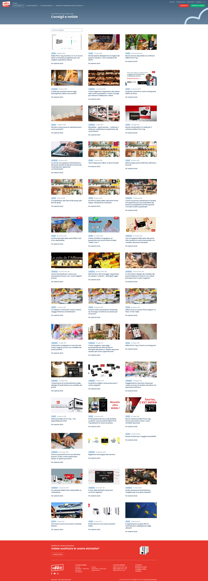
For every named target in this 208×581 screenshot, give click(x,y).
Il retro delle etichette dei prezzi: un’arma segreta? (100, 491)
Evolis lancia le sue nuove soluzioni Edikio (101, 525)
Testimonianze (191, 2)
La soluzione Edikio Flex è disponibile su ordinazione (66, 491)
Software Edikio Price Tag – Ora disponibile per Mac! (63, 420)
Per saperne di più (57, 63)
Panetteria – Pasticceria (99, 568)
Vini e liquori (78, 572)
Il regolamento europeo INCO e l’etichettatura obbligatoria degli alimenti (138, 526)
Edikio (135, 579)
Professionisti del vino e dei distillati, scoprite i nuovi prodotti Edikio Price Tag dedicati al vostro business (102, 421)
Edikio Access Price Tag (120, 567)
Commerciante (17, 5)
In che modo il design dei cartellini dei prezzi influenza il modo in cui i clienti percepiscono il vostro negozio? (140, 276)
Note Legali (54, 579)
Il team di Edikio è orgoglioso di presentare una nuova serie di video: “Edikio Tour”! (102, 240)
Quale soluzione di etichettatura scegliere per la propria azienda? (138, 491)
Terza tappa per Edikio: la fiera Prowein (103, 163)
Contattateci (57, 554)
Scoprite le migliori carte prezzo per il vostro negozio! (102, 384)
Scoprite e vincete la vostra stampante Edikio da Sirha (140, 92)
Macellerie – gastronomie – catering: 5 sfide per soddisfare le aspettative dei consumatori (103, 129)
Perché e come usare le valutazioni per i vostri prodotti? (66, 128)
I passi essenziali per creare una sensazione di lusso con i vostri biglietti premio (66, 276)
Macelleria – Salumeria (82, 568)
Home (52, 13)
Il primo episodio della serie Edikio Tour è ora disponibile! (66, 239)
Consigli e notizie (180, 2)
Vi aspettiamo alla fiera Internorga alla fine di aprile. (66, 202)
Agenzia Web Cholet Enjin (150, 579)
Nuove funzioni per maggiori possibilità (140, 436)
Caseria (77, 567)
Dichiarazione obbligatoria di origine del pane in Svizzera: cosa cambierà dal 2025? (104, 58)
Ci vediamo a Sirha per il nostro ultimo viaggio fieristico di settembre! (66, 311)
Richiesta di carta (198, 5)
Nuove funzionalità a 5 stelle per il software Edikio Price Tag (138, 128)
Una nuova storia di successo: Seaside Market (66, 525)
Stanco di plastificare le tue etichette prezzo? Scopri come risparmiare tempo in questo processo (65, 456)
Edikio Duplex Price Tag (120, 568)
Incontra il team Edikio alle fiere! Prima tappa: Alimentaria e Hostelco (103, 202)
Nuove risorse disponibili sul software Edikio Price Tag (140, 57)
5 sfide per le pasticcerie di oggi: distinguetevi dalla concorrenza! (64, 92)
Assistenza (199, 2)
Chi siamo (172, 2)
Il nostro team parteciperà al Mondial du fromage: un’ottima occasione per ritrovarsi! (103, 312)
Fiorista (94, 567)
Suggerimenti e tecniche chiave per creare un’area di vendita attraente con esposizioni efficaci (140, 385)
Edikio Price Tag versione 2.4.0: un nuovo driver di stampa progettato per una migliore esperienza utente (67, 58)
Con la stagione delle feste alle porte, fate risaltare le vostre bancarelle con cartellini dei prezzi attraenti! (140, 240)
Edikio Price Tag (59, 13)
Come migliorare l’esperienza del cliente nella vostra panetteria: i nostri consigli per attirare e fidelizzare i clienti (104, 93)
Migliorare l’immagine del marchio (101, 454)
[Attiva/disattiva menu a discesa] (38, 5)
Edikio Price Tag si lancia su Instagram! (140, 345)
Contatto (184, 5)
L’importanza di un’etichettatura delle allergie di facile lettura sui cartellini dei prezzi (66, 385)
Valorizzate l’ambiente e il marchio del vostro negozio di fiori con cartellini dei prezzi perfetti (66, 347)
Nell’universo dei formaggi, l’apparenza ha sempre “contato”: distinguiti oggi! (103, 275)
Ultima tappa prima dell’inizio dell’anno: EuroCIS (140, 164)
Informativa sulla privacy (64, 579)
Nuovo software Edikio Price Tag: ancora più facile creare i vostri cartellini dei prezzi (138, 421)
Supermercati (96, 570)
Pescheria (78, 570)
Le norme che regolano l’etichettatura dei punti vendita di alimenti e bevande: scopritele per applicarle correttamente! (66, 166)
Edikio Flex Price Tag (119, 570)
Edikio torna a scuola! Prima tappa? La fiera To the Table (140, 311)
